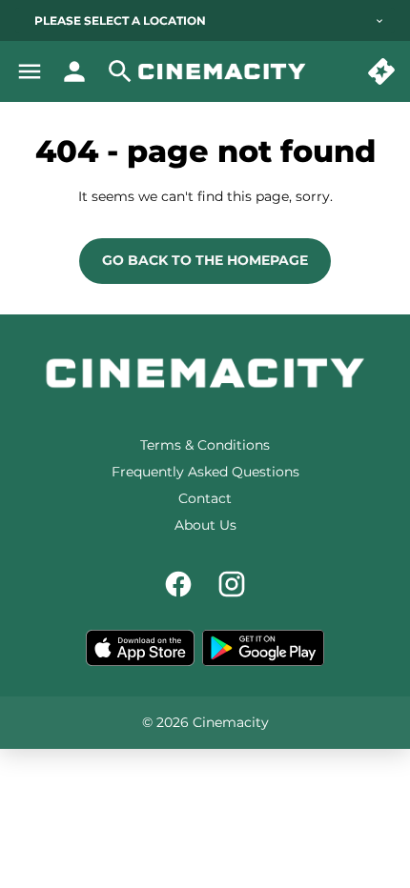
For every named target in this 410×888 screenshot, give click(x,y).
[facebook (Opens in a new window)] (178, 584)
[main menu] (29, 71)
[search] (120, 71)
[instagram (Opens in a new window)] (231, 584)
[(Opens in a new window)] (140, 648)
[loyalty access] (74, 71)
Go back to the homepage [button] (205, 260)
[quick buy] (381, 71)
